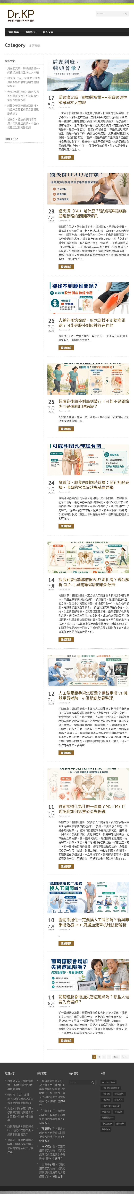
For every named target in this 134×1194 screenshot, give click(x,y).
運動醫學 (13, 32)
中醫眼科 (106, 1099)
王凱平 (46, 1110)
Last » (125, 1057)
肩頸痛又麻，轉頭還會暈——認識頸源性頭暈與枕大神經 (20, 1085)
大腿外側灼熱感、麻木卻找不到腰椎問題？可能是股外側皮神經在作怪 (23, 96)
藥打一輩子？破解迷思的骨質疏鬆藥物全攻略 (52, 1097)
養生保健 (106, 1129)
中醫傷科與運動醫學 (111, 1088)
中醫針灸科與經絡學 (111, 1105)
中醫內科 (106, 1094)
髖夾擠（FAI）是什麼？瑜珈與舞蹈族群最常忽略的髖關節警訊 (23, 82)
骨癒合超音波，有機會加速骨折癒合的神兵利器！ (52, 1115)
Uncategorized (108, 1082)
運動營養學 (107, 1123)
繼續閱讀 (66, 157)
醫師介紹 (31, 32)
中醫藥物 (118, 1099)
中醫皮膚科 (119, 1094)
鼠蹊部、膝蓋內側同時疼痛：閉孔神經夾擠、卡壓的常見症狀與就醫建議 (23, 123)
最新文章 (48, 32)
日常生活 (118, 1112)
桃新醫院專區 (108, 1117)
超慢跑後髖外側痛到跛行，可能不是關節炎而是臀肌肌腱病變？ (23, 109)
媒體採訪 (106, 1112)
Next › (116, 1057)
